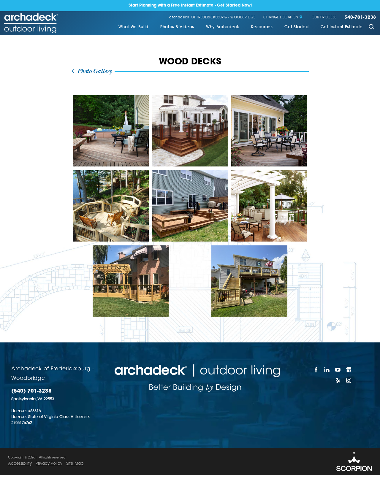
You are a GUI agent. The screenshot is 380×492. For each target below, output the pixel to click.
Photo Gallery (94, 71)
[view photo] (111, 130)
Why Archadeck (222, 27)
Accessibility (20, 464)
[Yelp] (337, 380)
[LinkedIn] (327, 369)
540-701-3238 (360, 18)
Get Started (296, 27)
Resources (262, 27)
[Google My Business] (348, 369)
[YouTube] (337, 369)
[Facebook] (316, 369)
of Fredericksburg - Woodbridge (212, 17)
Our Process (324, 17)
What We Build (133, 27)
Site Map (74, 464)
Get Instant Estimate (342, 27)
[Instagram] (348, 380)
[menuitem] (133, 27)
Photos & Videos (177, 27)
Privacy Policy (49, 464)
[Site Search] (371, 27)
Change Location (280, 17)
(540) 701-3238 (31, 391)
